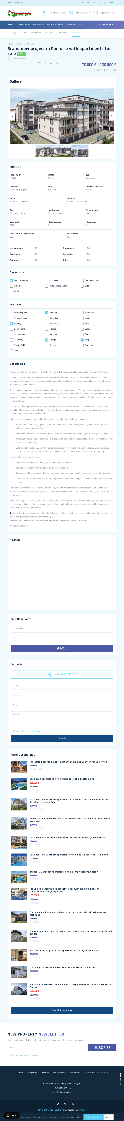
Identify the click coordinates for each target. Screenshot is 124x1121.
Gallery (13, 32)
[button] (39, 63)
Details (24, 32)
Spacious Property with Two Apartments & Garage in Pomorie (64, 950)
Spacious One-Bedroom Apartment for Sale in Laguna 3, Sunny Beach (67, 837)
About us (37, 25)
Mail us (95, 13)
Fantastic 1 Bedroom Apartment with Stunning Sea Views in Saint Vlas (68, 761)
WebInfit (82, 1110)
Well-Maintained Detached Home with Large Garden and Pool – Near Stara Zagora (70, 986)
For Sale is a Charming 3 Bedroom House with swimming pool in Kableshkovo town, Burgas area (64, 890)
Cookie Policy (61, 1110)
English (110, 3)
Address (76, 32)
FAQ (81, 25)
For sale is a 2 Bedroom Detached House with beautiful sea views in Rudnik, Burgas (71, 932)
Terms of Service (33, 731)
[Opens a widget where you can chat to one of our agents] (11, 1115)
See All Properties (62, 1010)
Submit (62, 738)
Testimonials (75, 1073)
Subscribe (102, 1048)
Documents (36, 32)
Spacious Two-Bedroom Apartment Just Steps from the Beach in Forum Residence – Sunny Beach (69, 801)
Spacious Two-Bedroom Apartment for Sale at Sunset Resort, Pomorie (69, 854)
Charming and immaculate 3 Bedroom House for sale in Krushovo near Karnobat (68, 913)
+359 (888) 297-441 (82, 13)
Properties (22, 25)
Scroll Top (120, 1082)
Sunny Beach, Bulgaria (57, 13)
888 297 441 (70, 13)
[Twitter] (88, 3)
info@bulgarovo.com (107, 13)
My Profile (107, 24)
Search (62, 648)
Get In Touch (44, 13)
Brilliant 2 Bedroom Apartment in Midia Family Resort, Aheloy (64, 871)
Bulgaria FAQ (103, 1073)
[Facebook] (83, 3)
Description (63, 32)
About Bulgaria (53, 25)
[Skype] (99, 3)
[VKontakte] (93, 3)
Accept (108, 1117)
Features (50, 32)
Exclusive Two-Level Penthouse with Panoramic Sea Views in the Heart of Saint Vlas (70, 820)
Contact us (70, 25)
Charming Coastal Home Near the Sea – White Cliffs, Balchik (62, 967)
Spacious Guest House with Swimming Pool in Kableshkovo (62, 779)
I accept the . (28, 731)
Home (11, 25)
